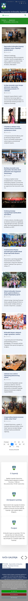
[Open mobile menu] (5, 15)
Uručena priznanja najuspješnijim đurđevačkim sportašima (12, 212)
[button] (26, 557)
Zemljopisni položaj (14, 500)
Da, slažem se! (14, 591)
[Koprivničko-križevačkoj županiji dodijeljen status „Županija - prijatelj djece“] (14, 35)
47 (23, 444)
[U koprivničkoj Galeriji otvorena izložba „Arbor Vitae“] (14, 405)
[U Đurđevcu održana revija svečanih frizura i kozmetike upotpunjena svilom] (14, 115)
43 (8, 444)
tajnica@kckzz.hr (19, 579)
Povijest (14, 528)
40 (18, 442)
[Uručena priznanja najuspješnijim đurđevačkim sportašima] (14, 200)
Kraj (17, 446)
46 (20, 444)
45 (16, 444)
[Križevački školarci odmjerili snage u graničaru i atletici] (14, 321)
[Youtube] (21, 3)
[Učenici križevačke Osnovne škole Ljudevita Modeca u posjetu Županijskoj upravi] (14, 280)
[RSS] (25, 3)
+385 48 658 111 (10, 1)
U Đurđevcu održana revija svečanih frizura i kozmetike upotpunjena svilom (12, 128)
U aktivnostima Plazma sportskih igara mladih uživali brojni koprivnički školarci (13, 251)
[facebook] (19, 3)
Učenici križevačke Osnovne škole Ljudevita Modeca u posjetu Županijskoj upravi (12, 293)
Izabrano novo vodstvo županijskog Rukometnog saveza (12, 375)
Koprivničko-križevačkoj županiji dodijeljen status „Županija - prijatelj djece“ (14, 48)
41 (22, 442)
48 (10, 446)
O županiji (14, 473)
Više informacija (14, 597)
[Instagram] (23, 3)
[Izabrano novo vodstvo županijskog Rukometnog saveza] (14, 363)
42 (4, 444)
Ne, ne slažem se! (14, 594)
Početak (6, 442)
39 (15, 442)
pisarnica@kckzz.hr (21, 1)
